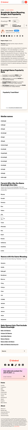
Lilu (2, 214)
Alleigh (3, 141)
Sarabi (3, 198)
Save (14, 21)
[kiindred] (4, 2)
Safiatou (3, 242)
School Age (3, 394)
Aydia (2, 267)
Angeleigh (4, 153)
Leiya (2, 250)
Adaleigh (3, 121)
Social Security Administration (15, 107)
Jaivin (2, 307)
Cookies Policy (4, 413)
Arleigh (3, 169)
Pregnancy (3, 387)
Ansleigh (3, 165)
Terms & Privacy (5, 415)
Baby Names (4, 402)
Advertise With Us (5, 412)
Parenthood (4, 397)
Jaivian (3, 303)
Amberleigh (4, 145)
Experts (2, 400)
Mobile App (4, 410)
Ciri (2, 295)
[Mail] (9, 36)
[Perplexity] (17, 36)
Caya (2, 222)
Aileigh (3, 129)
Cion (2, 291)
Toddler (3, 390)
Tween (2, 395)
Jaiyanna (3, 319)
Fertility (2, 385)
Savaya (3, 202)
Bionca (3, 279)
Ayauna (3, 263)
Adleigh (3, 125)
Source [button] (4, 351)
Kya (2, 230)
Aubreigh (3, 177)
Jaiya (2, 315)
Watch (2, 399)
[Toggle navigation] (26, 2)
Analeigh (3, 149)
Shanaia (3, 226)
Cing (2, 283)
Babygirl (3, 271)
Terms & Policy (16, 426)
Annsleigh (4, 161)
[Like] (26, 121)
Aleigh (3, 137)
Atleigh (3, 173)
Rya (2, 206)
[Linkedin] (6, 36)
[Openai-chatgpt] (12, 36)
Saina (2, 210)
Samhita (3, 246)
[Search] (23, 2)
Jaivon (3, 311)
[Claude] (22, 36)
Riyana (3, 194)
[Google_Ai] (20, 36)
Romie (3, 238)
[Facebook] (1, 36)
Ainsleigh (3, 133)
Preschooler (4, 392)
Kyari (2, 234)
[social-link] (5, 365)
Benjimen (4, 275)
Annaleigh (4, 157)
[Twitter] (4, 36)
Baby (2, 388)
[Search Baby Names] (2, 219)
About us (3, 408)
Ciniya (3, 287)
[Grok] (14, 36)
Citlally (3, 299)
